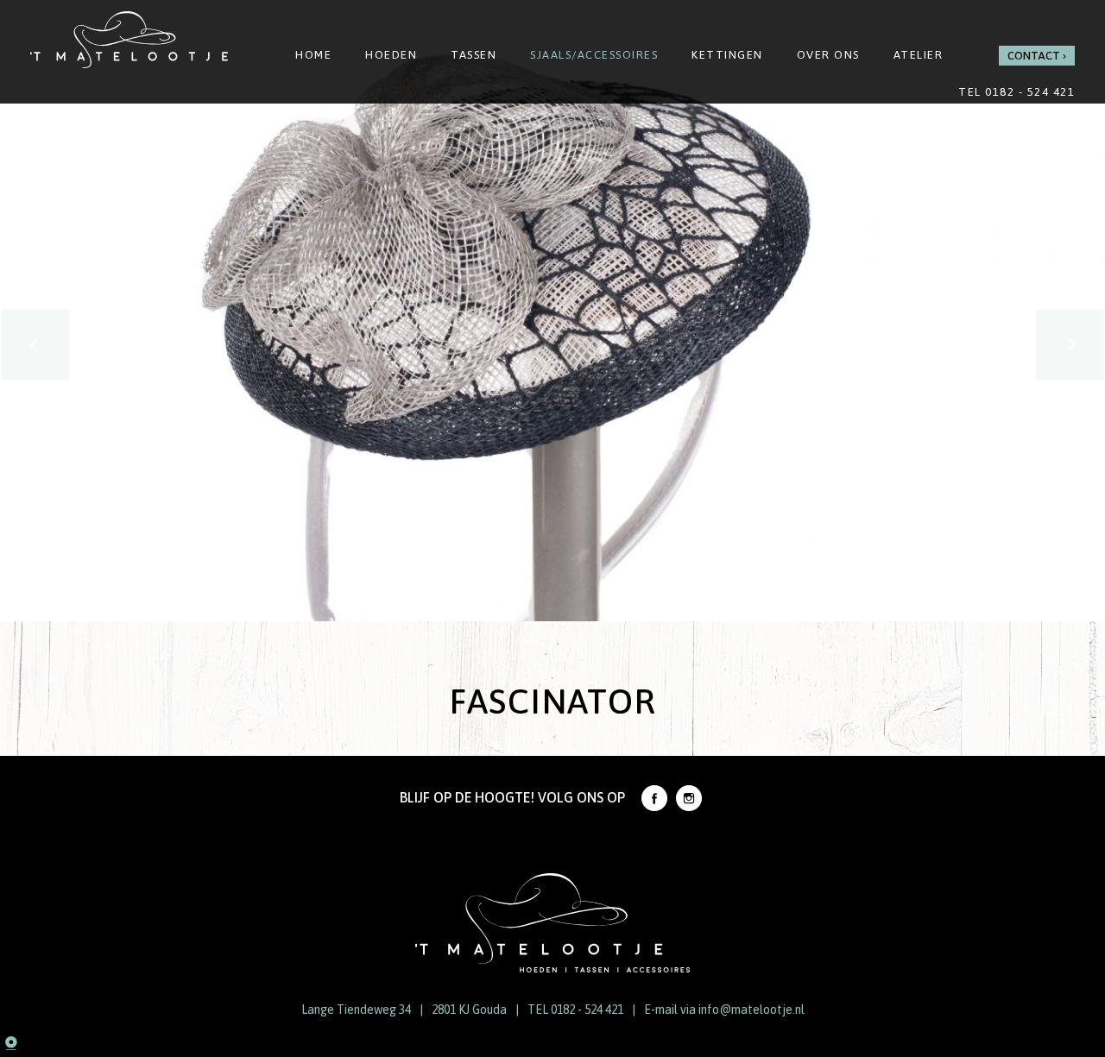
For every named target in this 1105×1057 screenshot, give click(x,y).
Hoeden (391, 54)
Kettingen (727, 54)
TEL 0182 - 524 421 (575, 1009)
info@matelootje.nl (751, 1009)
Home (313, 54)
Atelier (918, 54)
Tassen (473, 54)
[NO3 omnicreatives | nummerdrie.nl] (25, 1044)
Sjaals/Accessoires (594, 54)
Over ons (828, 54)
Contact (1033, 55)
